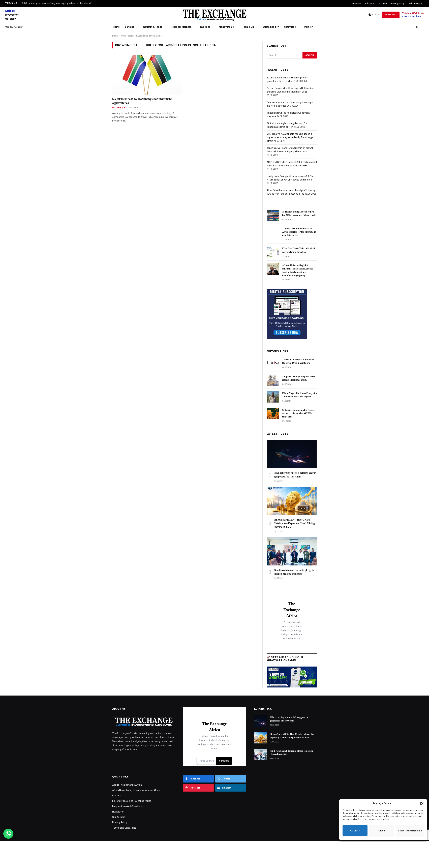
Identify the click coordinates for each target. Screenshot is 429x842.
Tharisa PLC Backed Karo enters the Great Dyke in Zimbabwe (298, 361)
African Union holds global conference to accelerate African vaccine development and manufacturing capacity (297, 270)
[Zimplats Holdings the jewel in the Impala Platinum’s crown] (273, 380)
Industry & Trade (152, 26)
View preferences (410, 830)
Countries (290, 26)
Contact (383, 3)
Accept (355, 830)
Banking (129, 26)
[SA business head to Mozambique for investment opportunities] (147, 74)
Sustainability (271, 26)
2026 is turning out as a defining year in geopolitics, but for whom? (56, 3)
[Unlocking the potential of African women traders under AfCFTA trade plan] (273, 413)
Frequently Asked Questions (127, 806)
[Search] (417, 27)
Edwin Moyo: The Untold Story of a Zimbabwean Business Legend (299, 395)
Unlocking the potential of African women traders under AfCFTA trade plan (298, 413)
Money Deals (226, 26)
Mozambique (118, 108)
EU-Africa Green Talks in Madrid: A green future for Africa (299, 250)
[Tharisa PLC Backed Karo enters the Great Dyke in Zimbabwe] (273, 363)
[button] (422, 803)
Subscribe (391, 15)
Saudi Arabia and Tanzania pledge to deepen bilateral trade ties (294, 572)
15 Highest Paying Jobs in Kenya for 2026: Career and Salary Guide (299, 213)
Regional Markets (181, 26)
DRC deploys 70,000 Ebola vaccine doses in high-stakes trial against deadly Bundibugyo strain (290, 137)
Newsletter (118, 811)
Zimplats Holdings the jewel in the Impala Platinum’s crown (298, 378)
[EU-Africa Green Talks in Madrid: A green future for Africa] (273, 252)
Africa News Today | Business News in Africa (136, 790)
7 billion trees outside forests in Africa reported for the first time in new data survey (299, 232)
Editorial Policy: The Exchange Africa (131, 801)
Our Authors (118, 817)
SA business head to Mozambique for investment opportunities (142, 101)
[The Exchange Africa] (214, 15)
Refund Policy (415, 3)
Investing (205, 26)
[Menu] (422, 27)
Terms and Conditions (124, 827)
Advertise (356, 3)
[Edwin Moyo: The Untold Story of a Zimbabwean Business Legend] (273, 397)
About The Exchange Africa (127, 785)
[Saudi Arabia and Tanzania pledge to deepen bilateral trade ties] (292, 551)
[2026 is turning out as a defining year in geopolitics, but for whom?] (292, 454)
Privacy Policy (397, 3)
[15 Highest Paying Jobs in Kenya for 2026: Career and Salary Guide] (273, 215)
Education (370, 3)
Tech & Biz (248, 26)
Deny (381, 830)
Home (116, 26)
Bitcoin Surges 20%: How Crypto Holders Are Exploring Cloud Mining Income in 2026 (294, 523)
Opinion (308, 26)
